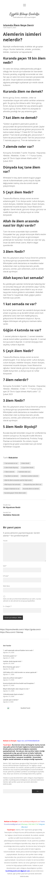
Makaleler (13, 457)
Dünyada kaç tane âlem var (32, 484)
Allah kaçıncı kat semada (12, 484)
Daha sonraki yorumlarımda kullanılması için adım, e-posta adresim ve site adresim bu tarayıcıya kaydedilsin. (22, 600)
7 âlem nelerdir (9, 472)
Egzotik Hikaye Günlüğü (24, 14)
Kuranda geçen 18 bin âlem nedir (15, 493)
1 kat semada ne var (10, 463)
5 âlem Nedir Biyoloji (11, 467)
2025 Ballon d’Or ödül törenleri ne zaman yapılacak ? (20, 672)
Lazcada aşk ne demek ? (11, 700)
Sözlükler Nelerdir (11, 515)
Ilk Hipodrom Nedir (12, 507)
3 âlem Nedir (25, 463)
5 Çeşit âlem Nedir (27, 467)
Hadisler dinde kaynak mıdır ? (12, 661)
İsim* (4, 566)
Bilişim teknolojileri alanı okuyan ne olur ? (16, 689)
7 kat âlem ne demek (11, 476)
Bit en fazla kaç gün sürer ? (11, 667)
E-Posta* (6, 576)
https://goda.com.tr (32, 629)
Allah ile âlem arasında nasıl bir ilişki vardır (18, 480)
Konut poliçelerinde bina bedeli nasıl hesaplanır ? (19, 683)
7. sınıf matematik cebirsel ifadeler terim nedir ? (18, 650)
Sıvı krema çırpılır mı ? (10, 656)
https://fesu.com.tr (8, 632)
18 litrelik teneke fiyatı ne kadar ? (13, 694)
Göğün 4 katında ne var (11, 489)
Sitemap (19, 632)
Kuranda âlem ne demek (31, 489)
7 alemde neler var (24, 472)
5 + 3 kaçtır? (7, 606)
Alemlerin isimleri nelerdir (29, 476)
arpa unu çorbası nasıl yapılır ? (13, 678)
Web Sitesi (6, 586)
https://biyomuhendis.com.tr (12, 629)
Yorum (5, 541)
